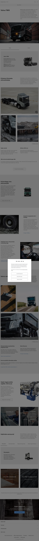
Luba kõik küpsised (19, 273)
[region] (19, 270)
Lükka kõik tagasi (19, 276)
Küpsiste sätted (19, 279)
